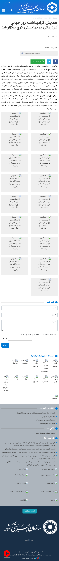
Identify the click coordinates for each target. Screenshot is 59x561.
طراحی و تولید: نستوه (28, 558)
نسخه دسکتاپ (29, 511)
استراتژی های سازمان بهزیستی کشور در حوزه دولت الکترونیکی (35, 413)
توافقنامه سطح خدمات (47, 423)
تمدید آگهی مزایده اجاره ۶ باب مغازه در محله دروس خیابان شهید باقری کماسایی (30, 449)
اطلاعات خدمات (47, 408)
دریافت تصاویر (36, 61)
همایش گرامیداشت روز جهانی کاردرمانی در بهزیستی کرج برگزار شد (30, 25)
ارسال (5, 345)
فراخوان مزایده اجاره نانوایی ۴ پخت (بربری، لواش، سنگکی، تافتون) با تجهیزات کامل (28, 452)
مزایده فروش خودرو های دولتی (45, 433)
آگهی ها (50, 428)
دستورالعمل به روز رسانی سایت (45, 420)
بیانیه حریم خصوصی (48, 416)
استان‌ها (55, 36)
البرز (48, 36)
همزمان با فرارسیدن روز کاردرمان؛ (45, 18)
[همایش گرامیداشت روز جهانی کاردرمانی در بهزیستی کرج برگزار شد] (44, 121)
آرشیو (27, 540)
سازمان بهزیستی (37, 7)
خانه (32, 540)
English (8, 2)
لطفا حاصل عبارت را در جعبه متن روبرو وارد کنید (39, 334)
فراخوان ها (49, 438)
